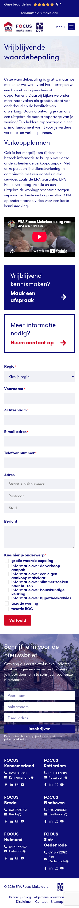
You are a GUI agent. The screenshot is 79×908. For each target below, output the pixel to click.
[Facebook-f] (6, 784)
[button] (71, 26)
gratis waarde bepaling (32, 561)
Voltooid (17, 620)
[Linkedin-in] (11, 784)
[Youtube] (22, 784)
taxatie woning (24, 603)
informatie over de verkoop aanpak (35, 568)
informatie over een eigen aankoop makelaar (34, 576)
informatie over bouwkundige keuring (37, 592)
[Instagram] (17, 784)
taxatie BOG (22, 609)
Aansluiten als (39, 13)
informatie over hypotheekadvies (41, 598)
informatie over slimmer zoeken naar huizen (39, 584)
